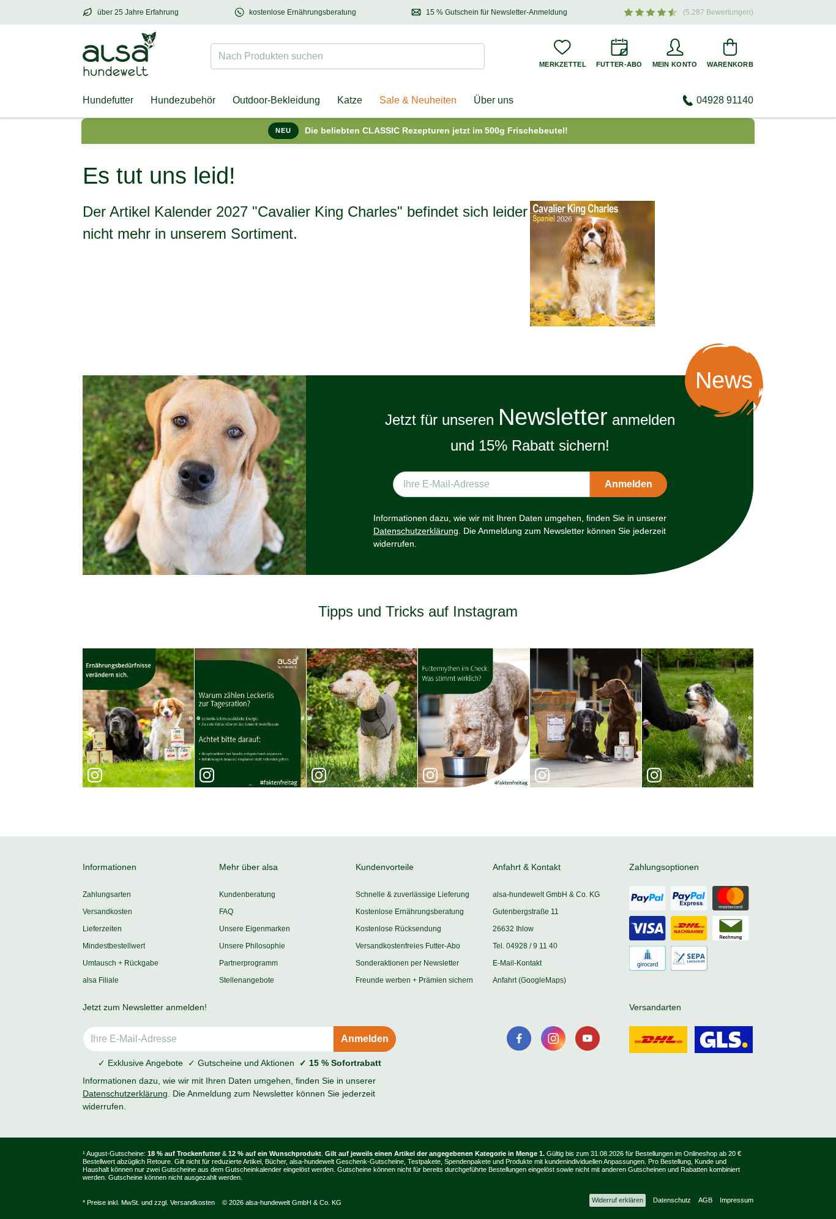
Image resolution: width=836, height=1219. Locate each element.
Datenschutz (672, 1200)
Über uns (493, 100)
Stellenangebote (246, 980)
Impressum (736, 1200)
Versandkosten (107, 911)
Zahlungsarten (107, 894)
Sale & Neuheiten (418, 100)
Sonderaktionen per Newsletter (407, 963)
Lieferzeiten (102, 929)
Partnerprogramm (248, 963)
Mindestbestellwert (114, 946)
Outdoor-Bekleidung (276, 100)
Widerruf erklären (617, 1200)
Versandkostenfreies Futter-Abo (408, 946)
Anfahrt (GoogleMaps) (529, 980)
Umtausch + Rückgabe (121, 963)
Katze (349, 100)
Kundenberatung (247, 894)
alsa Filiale (101, 980)
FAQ (226, 911)
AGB (705, 1200)
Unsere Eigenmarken (254, 929)
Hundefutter (108, 100)
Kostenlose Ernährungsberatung (410, 911)
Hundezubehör (183, 100)
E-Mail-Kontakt (517, 963)
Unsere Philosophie (252, 946)
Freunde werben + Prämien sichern (414, 980)
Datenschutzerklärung (415, 531)
